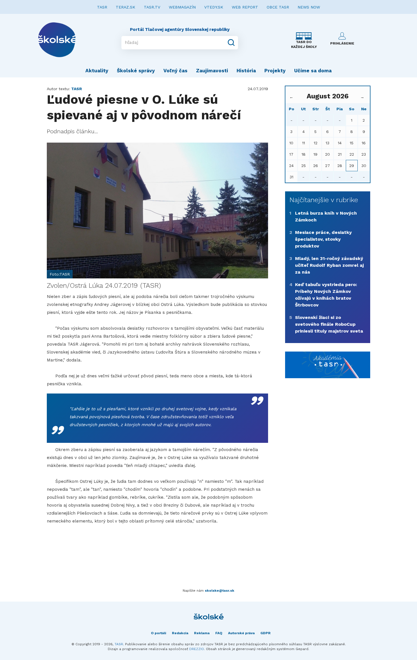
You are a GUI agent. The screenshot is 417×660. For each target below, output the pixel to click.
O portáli (158, 633)
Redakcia (180, 633)
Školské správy (136, 70)
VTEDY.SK (213, 7)
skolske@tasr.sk (219, 591)
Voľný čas (175, 70)
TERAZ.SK (125, 7)
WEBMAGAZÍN (182, 7)
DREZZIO (196, 649)
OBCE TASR (278, 7)
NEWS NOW (309, 7)
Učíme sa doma (313, 70)
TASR (102, 7)
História (246, 70)
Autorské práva (241, 633)
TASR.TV (152, 7)
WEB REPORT (245, 7)
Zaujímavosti (212, 70)
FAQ (218, 633)
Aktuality (96, 70)
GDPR (265, 633)
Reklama (202, 633)
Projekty (275, 70)
